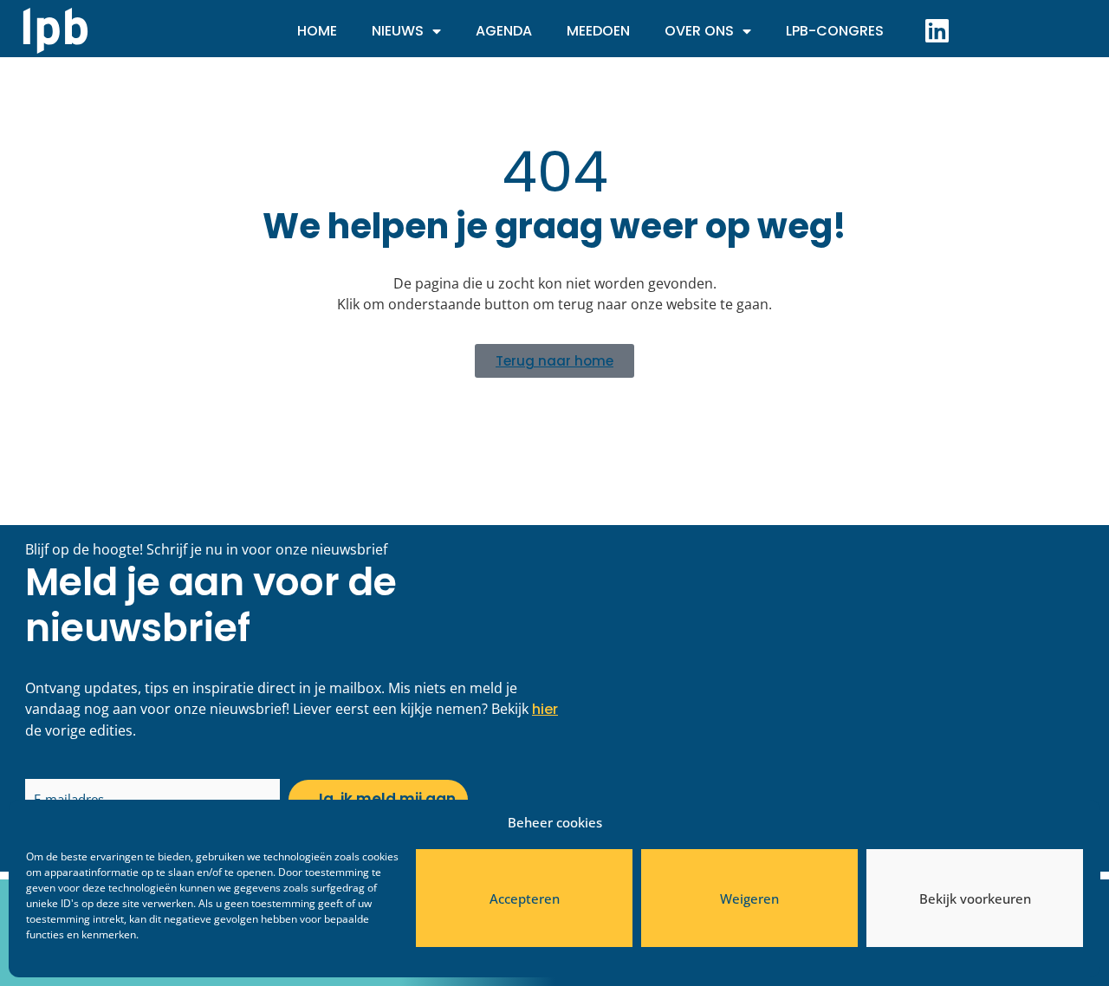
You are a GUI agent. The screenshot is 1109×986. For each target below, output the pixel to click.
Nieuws (398, 31)
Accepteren (525, 898)
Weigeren (749, 898)
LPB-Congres (835, 31)
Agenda (504, 31)
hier (545, 709)
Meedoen (598, 31)
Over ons (699, 31)
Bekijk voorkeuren (975, 898)
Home (317, 31)
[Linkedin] (936, 30)
